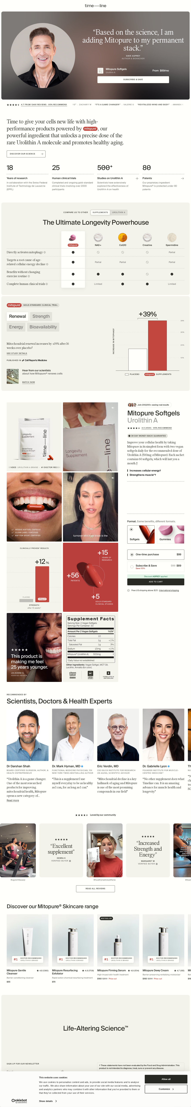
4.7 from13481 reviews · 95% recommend (44, 104)
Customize (164, 1089)
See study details (17, 353)
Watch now (28, 382)
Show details (46, 1101)
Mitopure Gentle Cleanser (16, 972)
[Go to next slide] (177, 737)
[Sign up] (62, 1070)
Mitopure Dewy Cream (156, 970)
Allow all (166, 1079)
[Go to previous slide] (14, 852)
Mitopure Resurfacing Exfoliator (65, 972)
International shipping (169, 590)
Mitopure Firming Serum (111, 970)
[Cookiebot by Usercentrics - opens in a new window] (19, 1101)
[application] (148, 341)
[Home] (95, 5)
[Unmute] (112, 407)
